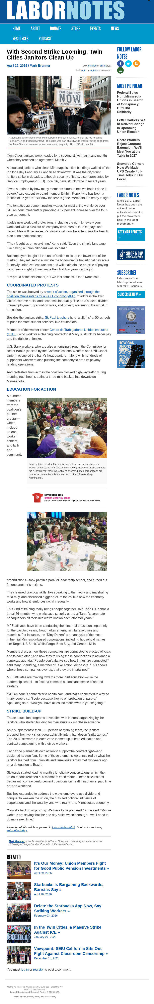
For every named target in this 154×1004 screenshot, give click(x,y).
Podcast (45, 39)
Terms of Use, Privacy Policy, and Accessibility (35, 997)
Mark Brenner (40, 65)
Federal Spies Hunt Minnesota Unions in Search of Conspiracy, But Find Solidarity (130, 102)
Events (95, 29)
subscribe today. (17, 830)
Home (16, 29)
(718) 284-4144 (38, 989)
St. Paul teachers (57, 317)
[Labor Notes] (66, 10)
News (115, 29)
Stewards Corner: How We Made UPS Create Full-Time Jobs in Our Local (130, 171)
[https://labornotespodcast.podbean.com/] (131, 332)
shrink (103, 65)
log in (25, 969)
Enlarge (92, 65)
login (83, 70)
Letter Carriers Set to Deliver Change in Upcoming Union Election (131, 125)
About (35, 29)
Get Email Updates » (130, 234)
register (94, 70)
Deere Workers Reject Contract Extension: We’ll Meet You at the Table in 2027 (129, 147)
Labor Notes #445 (63, 827)
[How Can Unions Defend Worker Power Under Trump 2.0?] (131, 366)
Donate (55, 29)
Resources (20, 39)
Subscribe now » (129, 294)
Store (75, 29)
